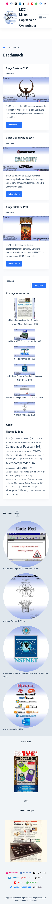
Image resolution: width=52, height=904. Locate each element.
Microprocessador (14, 472)
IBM (37, 451)
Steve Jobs (9, 487)
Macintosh (28, 459)
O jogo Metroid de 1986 (24, 359)
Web (27, 491)
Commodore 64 (25, 442)
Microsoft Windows (13, 479)
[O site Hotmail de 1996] (26, 705)
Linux (20, 459)
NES (41, 479)
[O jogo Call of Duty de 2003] (26, 159)
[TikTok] (24, 4)
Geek (29, 451)
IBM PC (12, 455)
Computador (36, 442)
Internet (11, 458)
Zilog (8, 494)
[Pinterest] (28, 4)
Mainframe (38, 459)
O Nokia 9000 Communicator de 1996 (24, 341)
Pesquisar (10, 281)
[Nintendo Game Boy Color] (26, 771)
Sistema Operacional (34, 483)
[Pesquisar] (34, 17)
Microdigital (11, 468)
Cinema (16, 442)
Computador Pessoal (23, 447)
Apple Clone (19, 438)
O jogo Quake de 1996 (17, 68)
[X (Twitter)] (16, 4)
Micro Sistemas (34, 471)
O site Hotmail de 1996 (13, 729)
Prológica (21, 483)
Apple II (29, 438)
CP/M (8, 451)
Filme (22, 451)
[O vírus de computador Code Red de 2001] (26, 544)
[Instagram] (7, 4)
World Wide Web (38, 491)
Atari (39, 438)
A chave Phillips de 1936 (24, 415)
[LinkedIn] (20, 4)
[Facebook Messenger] (41, 4)
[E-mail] (45, 4)
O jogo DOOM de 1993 (17, 207)
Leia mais (14, 125)
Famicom (15, 451)
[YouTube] (32, 4)
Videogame (14, 490)
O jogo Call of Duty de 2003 (20, 137)
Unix (35, 487)
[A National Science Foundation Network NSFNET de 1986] (26, 649)
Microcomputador (22, 463)
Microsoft (13, 475)
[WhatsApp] (36, 4)
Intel (22, 455)
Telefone (18, 487)
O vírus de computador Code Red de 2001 (24, 397)
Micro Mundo (24, 468)
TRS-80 (26, 487)
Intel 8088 (39, 455)
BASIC (8, 442)
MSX (34, 479)
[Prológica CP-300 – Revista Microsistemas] (26, 841)
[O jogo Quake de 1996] (26, 89)
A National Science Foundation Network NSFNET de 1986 (25, 675)
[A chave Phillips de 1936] (26, 596)
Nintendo (11, 483)
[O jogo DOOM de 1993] (26, 228)
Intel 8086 (30, 455)
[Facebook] (11, 4)
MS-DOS (26, 479)
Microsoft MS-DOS (26, 476)
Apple (10, 438)
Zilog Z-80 (17, 494)
